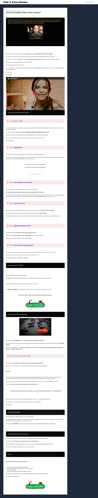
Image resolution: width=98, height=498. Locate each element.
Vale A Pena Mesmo (15, 2)
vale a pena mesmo (22, 461)
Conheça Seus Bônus (35, 174)
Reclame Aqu (21, 189)
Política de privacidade (89, 2)
